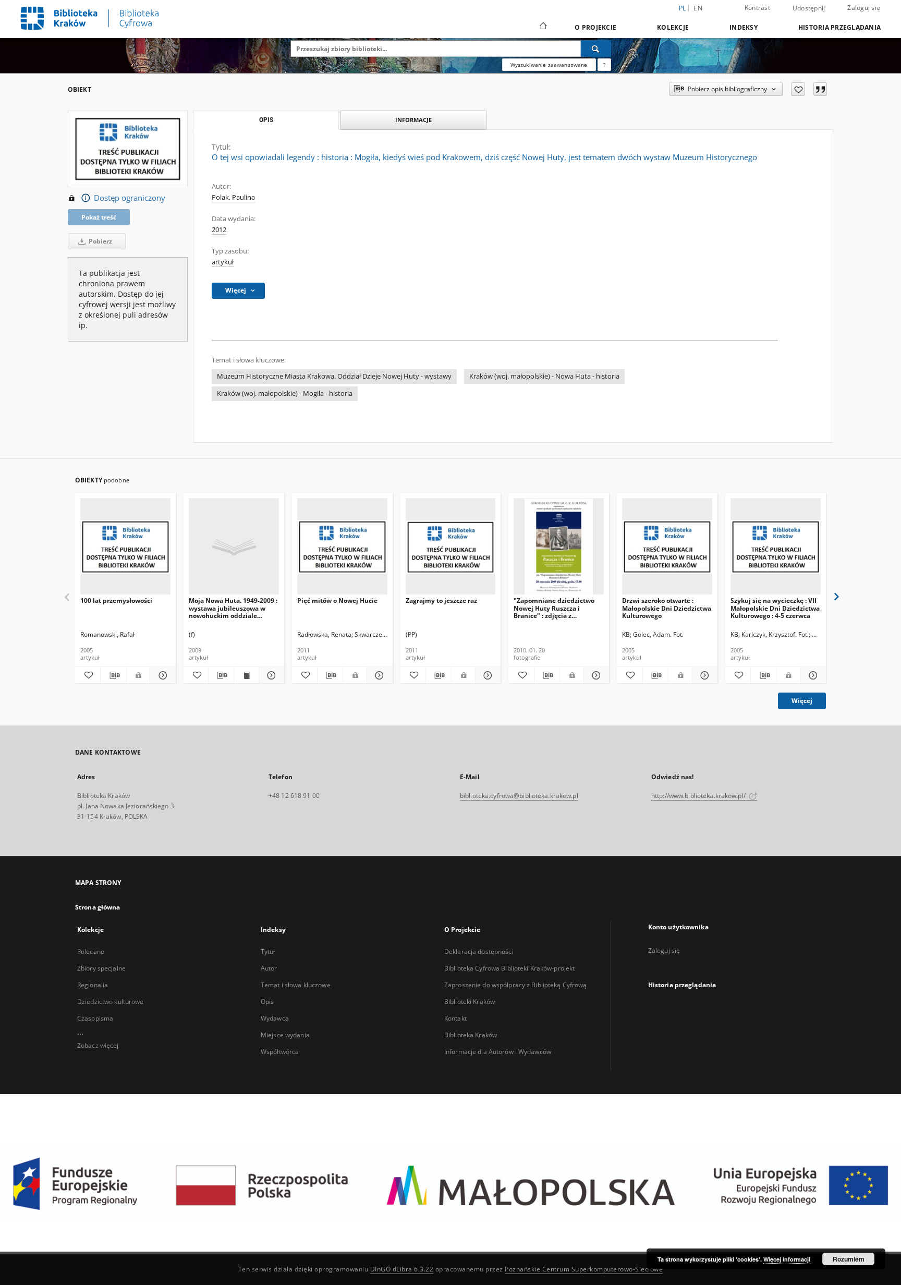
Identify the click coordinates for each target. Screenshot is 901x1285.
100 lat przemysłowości (116, 600)
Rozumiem (849, 1259)
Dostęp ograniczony (129, 197)
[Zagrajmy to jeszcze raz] (450, 547)
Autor (269, 968)
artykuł (223, 262)
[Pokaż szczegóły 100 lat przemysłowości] (161, 675)
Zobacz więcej (98, 1045)
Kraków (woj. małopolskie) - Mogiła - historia (284, 393)
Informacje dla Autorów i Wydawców (497, 1051)
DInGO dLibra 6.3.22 (402, 1269)
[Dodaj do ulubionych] (798, 89)
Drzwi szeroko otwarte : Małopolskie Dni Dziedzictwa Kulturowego (666, 608)
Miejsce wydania (285, 1035)
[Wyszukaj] (596, 48)
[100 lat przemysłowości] (125, 547)
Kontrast (757, 7)
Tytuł (268, 951)
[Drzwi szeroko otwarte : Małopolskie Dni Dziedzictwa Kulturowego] (667, 547)
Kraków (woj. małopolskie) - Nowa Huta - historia (544, 376)
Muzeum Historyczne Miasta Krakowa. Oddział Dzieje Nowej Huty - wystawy (334, 376)
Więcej (802, 700)
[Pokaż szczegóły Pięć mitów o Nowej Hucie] (378, 675)
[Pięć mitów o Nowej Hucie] (342, 547)
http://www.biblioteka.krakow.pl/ (699, 795)
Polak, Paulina (233, 197)
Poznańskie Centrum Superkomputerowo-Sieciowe (584, 1269)
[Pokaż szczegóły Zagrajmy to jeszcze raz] (486, 675)
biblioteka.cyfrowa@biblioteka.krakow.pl (519, 795)
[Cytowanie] (820, 89)
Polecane (90, 951)
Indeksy (743, 27)
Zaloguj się (863, 7)
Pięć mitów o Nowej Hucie (337, 600)
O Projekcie (595, 27)
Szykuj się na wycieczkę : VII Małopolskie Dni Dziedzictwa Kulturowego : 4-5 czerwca (775, 608)
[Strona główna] (542, 27)
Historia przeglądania (839, 27)
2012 (219, 229)
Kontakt (455, 1018)
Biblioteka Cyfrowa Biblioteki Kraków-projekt (509, 968)
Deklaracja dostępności (479, 951)
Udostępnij (809, 8)
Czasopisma (95, 1018)
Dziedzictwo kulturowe (110, 1001)
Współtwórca (280, 1051)
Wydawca (275, 1018)
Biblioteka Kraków (470, 1035)
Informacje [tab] (413, 120)
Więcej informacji (786, 1259)
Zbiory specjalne (101, 968)
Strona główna (97, 907)
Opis (267, 1001)
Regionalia (92, 984)
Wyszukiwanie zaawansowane (549, 64)
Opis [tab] (266, 120)
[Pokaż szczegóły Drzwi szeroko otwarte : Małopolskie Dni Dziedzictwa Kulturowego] (703, 675)
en (697, 8)
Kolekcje (673, 27)
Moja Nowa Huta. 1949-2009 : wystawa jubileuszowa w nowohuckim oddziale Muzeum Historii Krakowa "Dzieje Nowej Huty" (233, 608)
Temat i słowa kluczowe (296, 984)
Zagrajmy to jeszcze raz (441, 600)
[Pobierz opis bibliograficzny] (113, 675)
